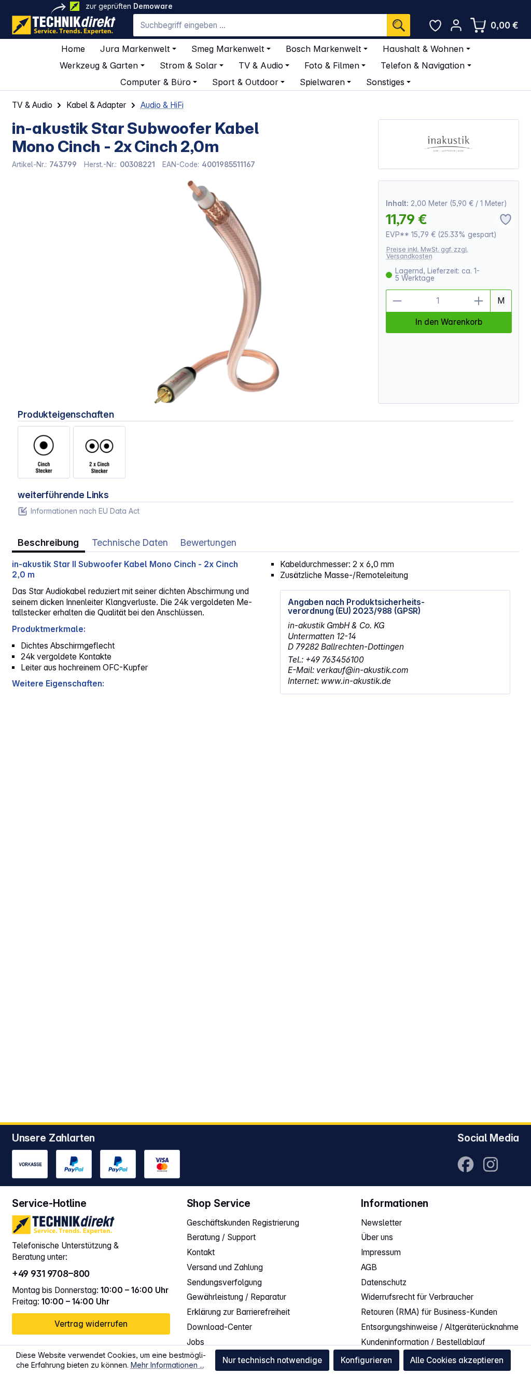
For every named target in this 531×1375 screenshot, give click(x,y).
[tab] (48, 543)
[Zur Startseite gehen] (64, 25)
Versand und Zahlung (225, 1267)
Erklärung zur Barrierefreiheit (238, 1312)
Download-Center (219, 1327)
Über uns (377, 1237)
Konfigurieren (366, 1360)
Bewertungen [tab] (208, 542)
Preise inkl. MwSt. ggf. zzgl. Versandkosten (427, 253)
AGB (369, 1267)
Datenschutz (384, 1282)
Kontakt (201, 1252)
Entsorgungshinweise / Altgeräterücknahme (440, 1327)
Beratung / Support (221, 1237)
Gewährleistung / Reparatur (236, 1297)
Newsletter (381, 1223)
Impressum (381, 1252)
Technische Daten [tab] (130, 542)
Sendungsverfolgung (224, 1282)
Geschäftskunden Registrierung (243, 1223)
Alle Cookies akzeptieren (457, 1360)
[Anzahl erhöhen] (479, 301)
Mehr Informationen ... (167, 1364)
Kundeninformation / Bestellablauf (423, 1342)
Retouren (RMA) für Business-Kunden (429, 1312)
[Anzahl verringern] (397, 301)
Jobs (195, 1342)
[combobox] (260, 25)
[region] (189, 292)
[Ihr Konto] (456, 25)
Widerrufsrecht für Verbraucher (417, 1297)
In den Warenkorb (448, 322)
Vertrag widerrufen (91, 1324)
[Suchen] (398, 25)
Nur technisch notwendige (272, 1360)
